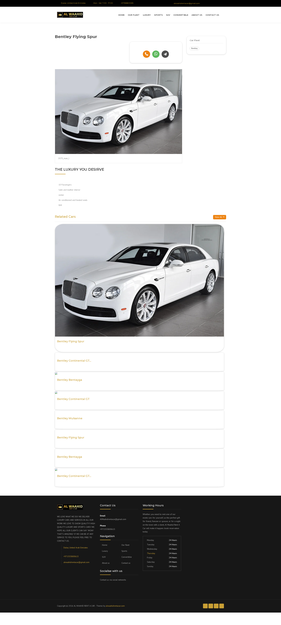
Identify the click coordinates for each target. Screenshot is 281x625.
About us (197, 15)
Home (121, 15)
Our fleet (133, 15)
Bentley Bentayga (69, 379)
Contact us (212, 15)
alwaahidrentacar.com (115, 606)
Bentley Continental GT (73, 399)
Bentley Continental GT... (74, 360)
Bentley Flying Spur (70, 341)
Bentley (194, 48)
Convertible (180, 15)
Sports (158, 15)
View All (219, 217)
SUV (168, 15)
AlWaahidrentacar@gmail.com (113, 519)
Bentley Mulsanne (69, 418)
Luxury (147, 15)
